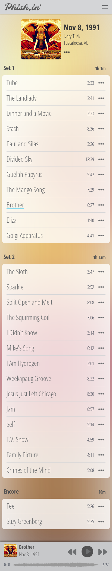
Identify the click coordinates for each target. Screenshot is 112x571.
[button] (104, 7)
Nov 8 (72, 27)
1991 (92, 27)
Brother (26, 547)
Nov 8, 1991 (29, 554)
